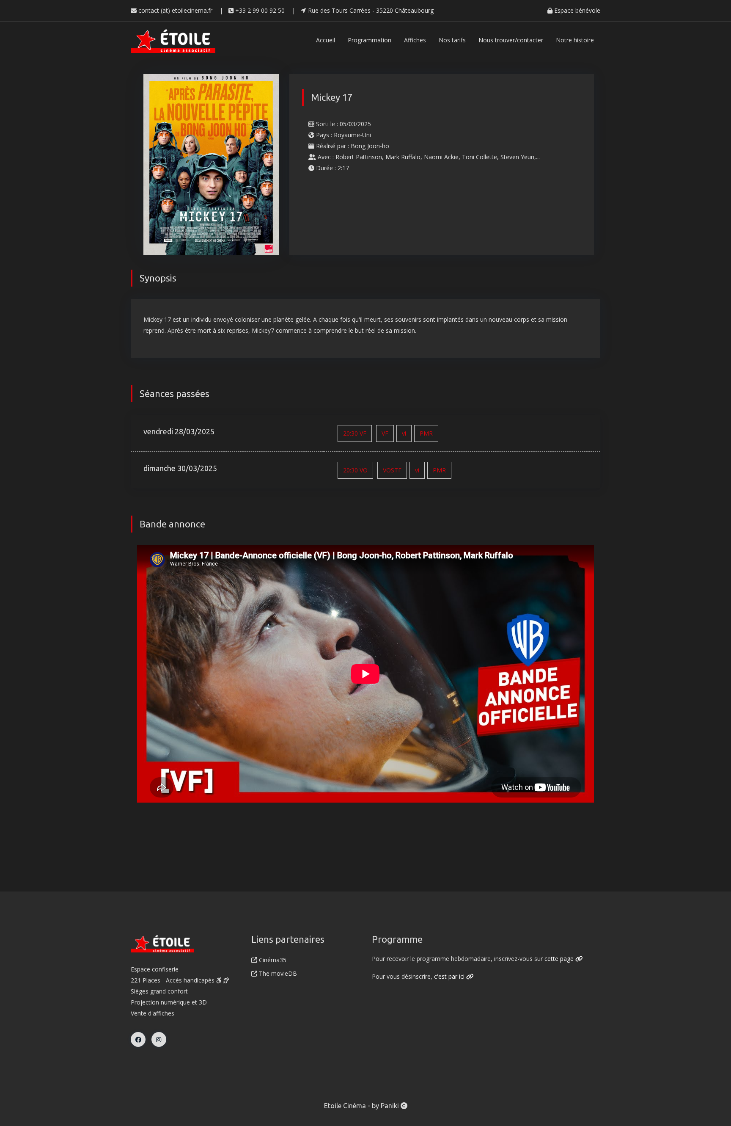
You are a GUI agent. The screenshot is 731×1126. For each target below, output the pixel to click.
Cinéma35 (271, 960)
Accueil (325, 40)
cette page (559, 959)
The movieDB (277, 973)
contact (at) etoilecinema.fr (174, 10)
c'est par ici (450, 976)
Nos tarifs (452, 40)
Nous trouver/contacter (510, 40)
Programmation (369, 40)
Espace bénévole (576, 10)
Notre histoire (575, 40)
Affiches (415, 40)
